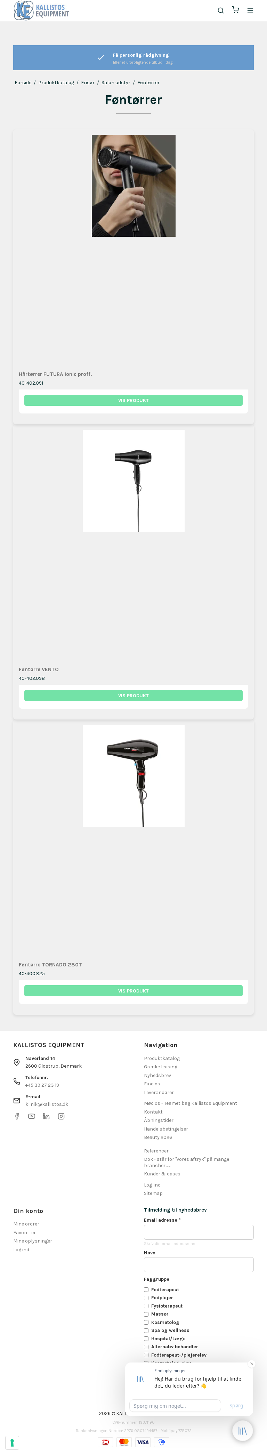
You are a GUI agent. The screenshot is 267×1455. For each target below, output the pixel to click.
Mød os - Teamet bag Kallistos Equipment (190, 1103)
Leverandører (159, 1092)
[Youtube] (31, 1118)
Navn (149, 1253)
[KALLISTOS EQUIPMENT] (41, 10)
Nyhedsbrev (157, 1075)
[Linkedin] (46, 1118)
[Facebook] (16, 1118)
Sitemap (153, 1193)
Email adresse (162, 1220)
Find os (152, 1084)
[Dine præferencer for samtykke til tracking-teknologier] (12, 1442)
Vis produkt (133, 400)
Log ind (21, 1250)
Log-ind (152, 1185)
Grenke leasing (160, 1067)
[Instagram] (61, 1118)
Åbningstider (158, 1120)
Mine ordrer (26, 1224)
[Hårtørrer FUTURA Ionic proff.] (133, 249)
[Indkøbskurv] (235, 10)
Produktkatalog (162, 1058)
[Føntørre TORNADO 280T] (133, 839)
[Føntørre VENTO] (133, 544)
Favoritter (24, 1233)
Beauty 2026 (158, 1137)
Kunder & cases (162, 1174)
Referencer (156, 1151)
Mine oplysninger (32, 1241)
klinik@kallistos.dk (46, 1104)
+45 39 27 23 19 (42, 1085)
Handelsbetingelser (166, 1129)
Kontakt (153, 1112)
